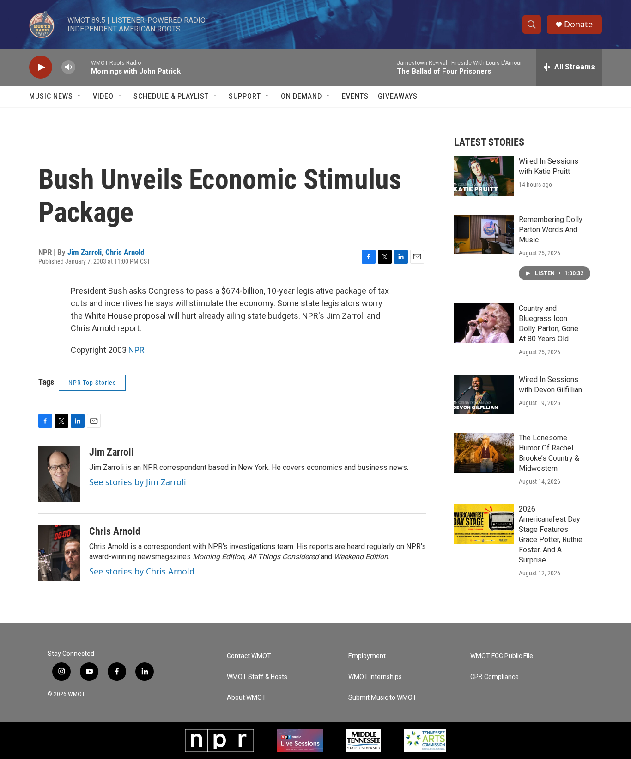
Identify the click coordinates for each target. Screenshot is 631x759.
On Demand (301, 96)
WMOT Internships (375, 676)
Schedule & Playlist (171, 96)
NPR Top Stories (92, 382)
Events (355, 96)
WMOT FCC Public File (501, 656)
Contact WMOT (249, 656)
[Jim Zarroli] (59, 474)
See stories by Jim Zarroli (137, 481)
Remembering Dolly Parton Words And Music (550, 229)
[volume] (68, 67)
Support (245, 96)
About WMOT (246, 697)
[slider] (83, 67)
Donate (578, 24)
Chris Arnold (124, 252)
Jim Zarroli (84, 252)
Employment (367, 656)
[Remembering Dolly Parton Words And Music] (484, 234)
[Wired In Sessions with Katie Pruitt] (484, 176)
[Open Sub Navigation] (80, 96)
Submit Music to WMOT (382, 697)
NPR (136, 350)
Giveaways (398, 96)
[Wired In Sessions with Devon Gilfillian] (484, 394)
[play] (40, 67)
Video (103, 96)
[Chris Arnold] (59, 553)
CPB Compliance (494, 676)
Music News (51, 96)
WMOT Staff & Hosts (257, 676)
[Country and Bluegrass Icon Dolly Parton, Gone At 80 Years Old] (484, 323)
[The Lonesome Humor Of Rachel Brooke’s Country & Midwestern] (484, 453)
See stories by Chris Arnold (141, 571)
